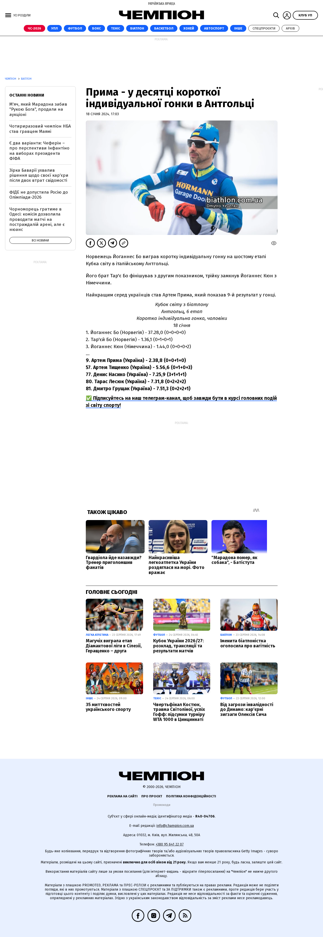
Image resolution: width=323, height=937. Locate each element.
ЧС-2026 (34, 28)
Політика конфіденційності (191, 796)
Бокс (96, 28)
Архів (290, 28)
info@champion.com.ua (175, 826)
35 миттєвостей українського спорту (108, 707)
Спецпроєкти (264, 28)
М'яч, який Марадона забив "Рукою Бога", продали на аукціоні (38, 109)
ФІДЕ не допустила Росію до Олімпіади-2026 (38, 195)
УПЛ (54, 28)
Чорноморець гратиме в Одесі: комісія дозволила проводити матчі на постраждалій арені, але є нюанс (37, 219)
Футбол (75, 28)
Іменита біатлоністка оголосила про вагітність (247, 643)
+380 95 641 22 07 (170, 844)
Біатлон (137, 28)
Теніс (115, 28)
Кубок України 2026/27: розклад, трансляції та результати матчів (178, 646)
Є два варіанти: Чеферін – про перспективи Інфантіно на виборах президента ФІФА (39, 150)
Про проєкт (151, 796)
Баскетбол (163, 28)
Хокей (188, 28)
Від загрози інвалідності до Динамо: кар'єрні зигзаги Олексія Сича (246, 709)
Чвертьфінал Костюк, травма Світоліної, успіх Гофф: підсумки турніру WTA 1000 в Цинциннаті (179, 712)
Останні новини (26, 95)
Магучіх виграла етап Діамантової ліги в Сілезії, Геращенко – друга (114, 646)
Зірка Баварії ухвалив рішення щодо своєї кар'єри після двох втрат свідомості (38, 175)
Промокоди (161, 805)
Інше (238, 28)
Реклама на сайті (122, 796)
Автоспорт (214, 28)
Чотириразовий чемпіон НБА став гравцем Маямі (40, 129)
